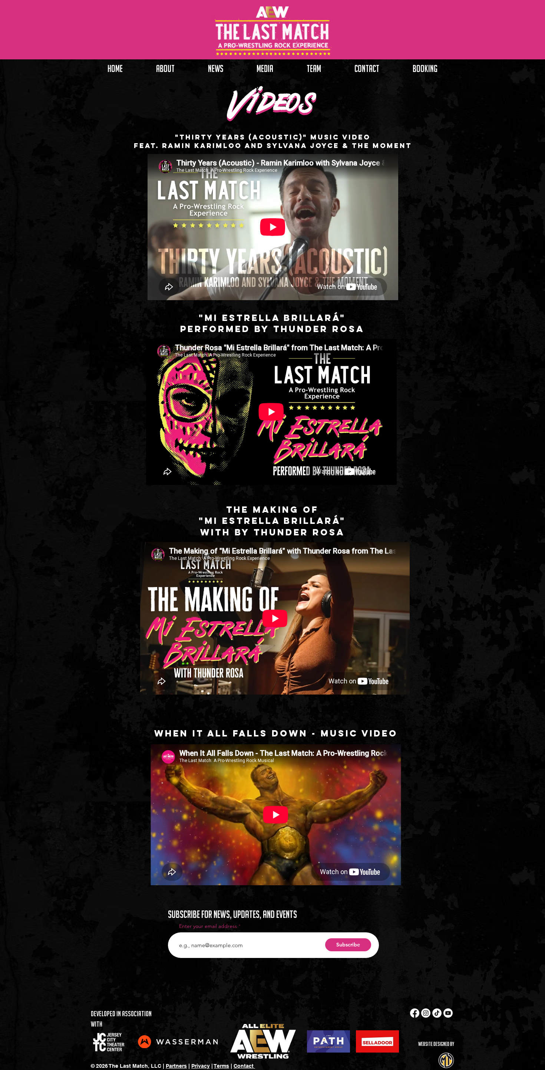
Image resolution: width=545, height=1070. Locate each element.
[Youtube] (448, 1013)
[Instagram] (425, 1013)
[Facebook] (414, 1013)
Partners (176, 1066)
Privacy (200, 1066)
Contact (244, 1066)
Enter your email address (208, 926)
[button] (265, 68)
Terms (221, 1066)
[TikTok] (437, 1013)
